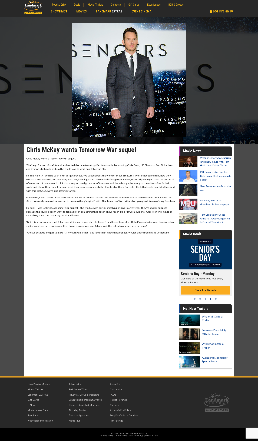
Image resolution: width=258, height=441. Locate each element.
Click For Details (214, 286)
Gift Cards (133, 4)
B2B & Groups (176, 4)
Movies (81, 11)
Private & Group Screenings (84, 394)
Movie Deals (192, 234)
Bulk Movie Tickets (79, 389)
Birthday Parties (78, 410)
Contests (116, 4)
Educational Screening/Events (85, 399)
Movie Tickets (35, 389)
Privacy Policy (107, 435)
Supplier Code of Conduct (124, 415)
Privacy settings (136, 435)
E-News (32, 404)
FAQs (113, 394)
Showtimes (59, 11)
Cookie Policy (121, 435)
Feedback (33, 415)
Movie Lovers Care (38, 410)
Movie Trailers (95, 4)
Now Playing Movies (39, 384)
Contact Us (116, 389)
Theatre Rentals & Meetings (84, 404)
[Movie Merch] (214, 254)
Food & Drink (59, 4)
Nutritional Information (40, 420)
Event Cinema (141, 11)
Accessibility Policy (120, 410)
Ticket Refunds (118, 399)
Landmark (109, 11)
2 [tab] (200, 299)
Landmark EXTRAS (38, 394)
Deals (77, 4)
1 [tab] (195, 299)
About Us (115, 384)
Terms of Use (151, 435)
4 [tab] (210, 299)
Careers (114, 404)
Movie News (192, 151)
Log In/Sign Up (222, 11)
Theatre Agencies (79, 415)
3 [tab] (205, 299)
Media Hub (75, 420)
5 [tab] (216, 299)
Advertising (75, 384)
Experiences (154, 4)
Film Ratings (116, 420)
